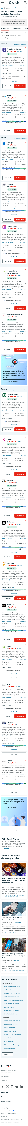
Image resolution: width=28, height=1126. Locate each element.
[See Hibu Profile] (4, 685)
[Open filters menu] (25, 32)
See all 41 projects (6, 289)
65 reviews (18, 441)
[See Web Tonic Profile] (4, 481)
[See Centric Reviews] (12, 648)
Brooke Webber (18, 885)
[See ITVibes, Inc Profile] (4, 605)
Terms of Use (4, 1116)
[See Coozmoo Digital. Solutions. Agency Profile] (4, 272)
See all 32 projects (6, 497)
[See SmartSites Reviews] (12, 565)
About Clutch (4, 1092)
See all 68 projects (7, 159)
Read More (7, 848)
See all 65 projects (6, 455)
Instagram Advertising (10, 1031)
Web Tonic (10, 480)
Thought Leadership (18, 895)
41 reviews (18, 275)
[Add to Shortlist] (25, 48)
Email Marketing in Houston (11, 990)
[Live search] (25, 2)
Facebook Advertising (9, 1038)
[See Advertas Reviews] (12, 762)
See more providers (13, 831)
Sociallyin (10, 143)
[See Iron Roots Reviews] (12, 186)
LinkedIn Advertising (9, 1027)
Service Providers (6, 1101)
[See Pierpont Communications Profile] (4, 315)
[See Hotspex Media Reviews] (12, 228)
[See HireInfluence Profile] (4, 523)
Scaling (15, 896)
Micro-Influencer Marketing (11, 1024)
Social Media (7, 895)
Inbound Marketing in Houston (12, 993)
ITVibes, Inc (10, 605)
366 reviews (19, 565)
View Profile (8, 86)
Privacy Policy (4, 1108)
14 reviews (19, 51)
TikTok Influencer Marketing (11, 1045)
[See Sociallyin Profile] (4, 143)
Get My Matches (13, 381)
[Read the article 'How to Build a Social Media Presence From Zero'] (14, 918)
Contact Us (4, 1080)
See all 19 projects (6, 736)
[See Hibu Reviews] (12, 686)
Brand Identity (8, 896)
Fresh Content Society (14, 49)
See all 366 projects (7, 579)
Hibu (8, 684)
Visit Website (20, 86)
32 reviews (18, 482)
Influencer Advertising (9, 1048)
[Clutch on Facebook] (2, 1086)
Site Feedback (5, 1076)
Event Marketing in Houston (11, 1003)
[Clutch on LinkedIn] (21, 1086)
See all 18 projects (7, 410)
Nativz (9, 95)
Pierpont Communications (15, 314)
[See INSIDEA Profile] (4, 440)
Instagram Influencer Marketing (12, 1034)
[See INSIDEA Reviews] (12, 441)
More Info (13, 81)
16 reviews (18, 98)
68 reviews (19, 145)
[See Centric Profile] (4, 647)
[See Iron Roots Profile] (4, 185)
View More (6, 1054)
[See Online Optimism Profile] (4, 395)
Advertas (9, 760)
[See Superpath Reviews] (12, 724)
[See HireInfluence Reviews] (12, 524)
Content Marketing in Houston (12, 986)
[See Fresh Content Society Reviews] (12, 51)
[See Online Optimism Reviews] (12, 396)
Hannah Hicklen (17, 922)
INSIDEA (9, 439)
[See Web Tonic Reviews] (12, 482)
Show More (22, 65)
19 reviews (18, 724)
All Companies (5, 28)
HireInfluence (11, 522)
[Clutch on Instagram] (12, 1086)
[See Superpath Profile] (4, 723)
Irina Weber (17, 960)
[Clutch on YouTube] (17, 1086)
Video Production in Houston (11, 1014)
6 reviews (18, 524)
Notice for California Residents (8, 1113)
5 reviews (19, 186)
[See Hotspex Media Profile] (4, 227)
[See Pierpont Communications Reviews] (12, 316)
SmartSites (10, 563)
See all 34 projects (6, 697)
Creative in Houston (9, 1007)
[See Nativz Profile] (4, 96)
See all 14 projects (7, 65)
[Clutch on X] (7, 1086)
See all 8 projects (6, 774)
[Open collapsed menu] (3, 2)
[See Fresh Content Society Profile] (4, 50)
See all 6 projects (6, 538)
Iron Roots (10, 184)
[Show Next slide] (25, 76)
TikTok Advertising (9, 1041)
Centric (9, 646)
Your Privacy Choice (6, 1110)
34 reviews (18, 686)
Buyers (3, 1097)
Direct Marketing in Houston (11, 997)
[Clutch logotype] (14, 2)
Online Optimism (12, 394)
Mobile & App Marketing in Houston (13, 1000)
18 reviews (19, 396)
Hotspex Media (12, 226)
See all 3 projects (6, 331)
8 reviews (18, 763)
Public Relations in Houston (11, 1010)
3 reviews (18, 317)
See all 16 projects (6, 112)
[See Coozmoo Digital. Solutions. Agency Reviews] (12, 275)
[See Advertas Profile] (4, 761)
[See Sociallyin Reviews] (12, 144)
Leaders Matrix (17, 28)
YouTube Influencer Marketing (12, 1021)
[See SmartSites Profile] (4, 564)
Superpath (10, 722)
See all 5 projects (6, 201)
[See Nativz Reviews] (12, 97)
